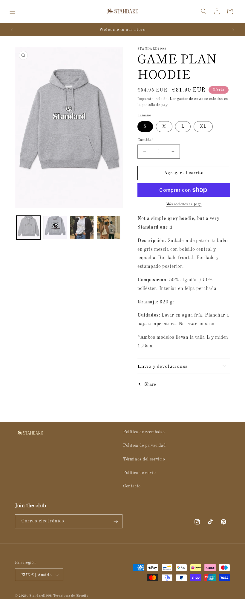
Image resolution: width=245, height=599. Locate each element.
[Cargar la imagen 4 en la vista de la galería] (109, 228)
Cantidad (145, 140)
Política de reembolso (144, 432)
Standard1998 (40, 596)
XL (203, 126)
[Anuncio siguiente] (233, 29)
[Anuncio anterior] (11, 29)
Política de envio (139, 473)
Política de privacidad (144, 445)
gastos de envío (190, 99)
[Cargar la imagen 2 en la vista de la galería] (55, 228)
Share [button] (150, 384)
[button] (12, 11)
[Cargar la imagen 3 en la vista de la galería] (82, 228)
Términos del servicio (144, 459)
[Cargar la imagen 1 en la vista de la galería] (28, 228)
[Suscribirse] (115, 521)
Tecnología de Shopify (71, 596)
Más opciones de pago (184, 204)
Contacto (132, 486)
